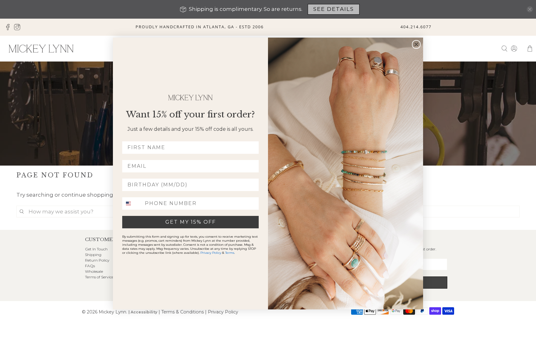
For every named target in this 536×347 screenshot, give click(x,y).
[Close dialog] (416, 44)
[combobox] (132, 203)
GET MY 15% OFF (190, 222)
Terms (229, 253)
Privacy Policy (210, 253)
